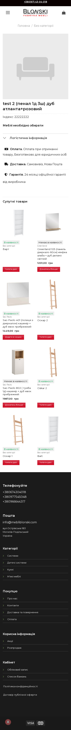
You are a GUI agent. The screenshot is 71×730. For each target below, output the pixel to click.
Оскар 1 (8, 456)
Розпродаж (14, 647)
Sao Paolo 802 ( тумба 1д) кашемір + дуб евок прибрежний (17, 391)
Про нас (12, 598)
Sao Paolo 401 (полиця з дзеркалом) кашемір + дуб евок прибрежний (18, 323)
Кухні (10, 569)
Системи (12, 555)
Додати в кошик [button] (13, 337)
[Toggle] (6, 138)
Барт (6, 249)
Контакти (13, 605)
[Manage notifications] (8, 722)
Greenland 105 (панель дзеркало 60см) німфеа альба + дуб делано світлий (52, 254)
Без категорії (43, 25)
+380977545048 (15, 497)
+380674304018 (14, 492)
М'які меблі (14, 576)
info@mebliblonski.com (20, 522)
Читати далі (11, 269)
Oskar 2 (42, 388)
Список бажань (16, 676)
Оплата (12, 619)
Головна (24, 25)
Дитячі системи (16, 562)
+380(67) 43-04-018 (35, 1)
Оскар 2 (42, 320)
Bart (40, 456)
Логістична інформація (28, 138)
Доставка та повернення (22, 612)
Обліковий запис (17, 669)
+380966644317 (14, 501)
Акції (10, 641)
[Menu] (7, 12)
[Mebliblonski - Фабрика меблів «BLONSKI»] (35, 12)
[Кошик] (64, 13)
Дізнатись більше (49, 269)
